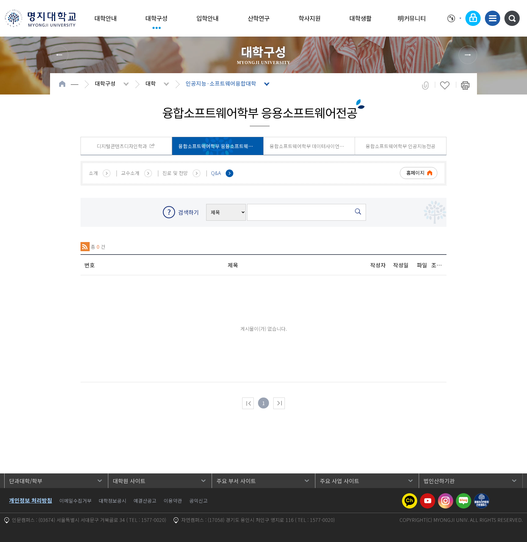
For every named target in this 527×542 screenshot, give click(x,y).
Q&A (216, 173)
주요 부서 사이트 (236, 481)
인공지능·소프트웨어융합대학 (221, 83)
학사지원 (310, 18)
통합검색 (512, 18)
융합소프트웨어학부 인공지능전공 (401, 146)
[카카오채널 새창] (409, 497)
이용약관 (173, 500)
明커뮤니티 (412, 18)
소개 (93, 173)
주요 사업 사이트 (339, 481)
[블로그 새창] (463, 497)
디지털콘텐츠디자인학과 (122, 146)
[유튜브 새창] (427, 497)
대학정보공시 (112, 500)
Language (454, 18)
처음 (248, 403)
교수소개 (130, 173)
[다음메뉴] (468, 55)
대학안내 (106, 18)
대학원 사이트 (129, 481)
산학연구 (259, 18)
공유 (425, 85)
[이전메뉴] (59, 55)
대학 (150, 83)
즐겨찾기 (445, 85)
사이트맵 (492, 18)
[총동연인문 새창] (481, 497)
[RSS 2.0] (85, 246)
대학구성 (156, 18)
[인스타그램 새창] (445, 497)
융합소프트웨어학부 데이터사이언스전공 (311, 146)
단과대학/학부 (25, 481)
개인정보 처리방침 (30, 500)
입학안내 (207, 18)
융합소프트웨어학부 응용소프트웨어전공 (220, 146)
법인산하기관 (439, 481)
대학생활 (360, 18)
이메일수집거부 (75, 500)
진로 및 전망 (175, 173)
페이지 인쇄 (465, 85)
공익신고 (198, 500)
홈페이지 (415, 172)
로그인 (473, 18)
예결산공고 (145, 500)
